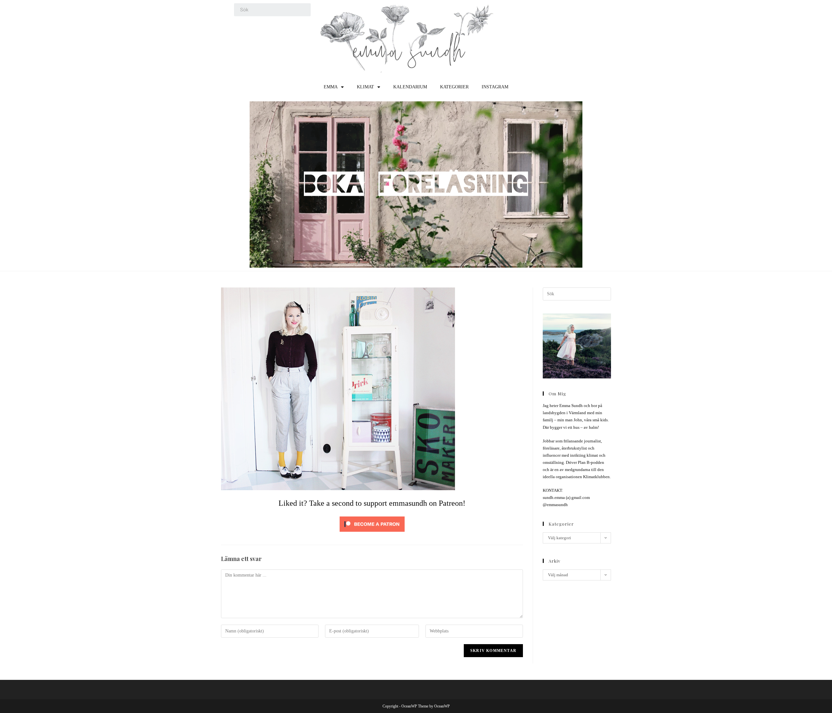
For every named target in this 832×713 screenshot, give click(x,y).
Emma (331, 86)
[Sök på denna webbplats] (577, 293)
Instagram (495, 86)
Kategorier (454, 86)
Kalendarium (410, 86)
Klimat (365, 86)
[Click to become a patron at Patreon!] (372, 523)
